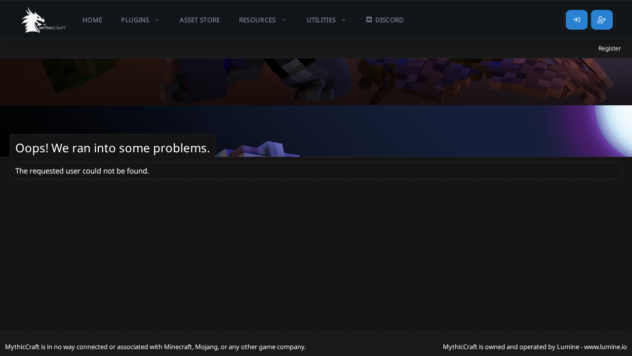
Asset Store (200, 19)
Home (92, 19)
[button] (141, 19)
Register (609, 48)
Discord (389, 19)
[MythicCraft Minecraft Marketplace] (44, 19)
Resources (257, 19)
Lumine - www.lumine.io (592, 346)
